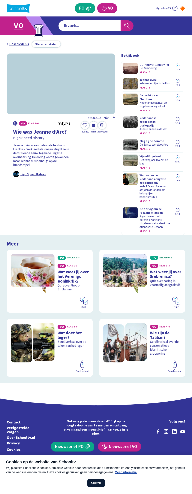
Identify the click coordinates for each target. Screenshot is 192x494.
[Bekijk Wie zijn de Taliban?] (142, 348)
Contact (14, 422)
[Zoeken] (127, 25)
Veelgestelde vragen (18, 430)
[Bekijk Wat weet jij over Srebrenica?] (142, 281)
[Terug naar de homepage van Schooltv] (18, 8)
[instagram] (166, 431)
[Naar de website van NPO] (182, 8)
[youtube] (182, 431)
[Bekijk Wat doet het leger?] (50, 348)
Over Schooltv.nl (21, 437)
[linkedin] (174, 431)
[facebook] (158, 431)
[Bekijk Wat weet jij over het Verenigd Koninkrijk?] (50, 281)
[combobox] (89, 25)
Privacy (13, 443)
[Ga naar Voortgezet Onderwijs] (24, 25)
